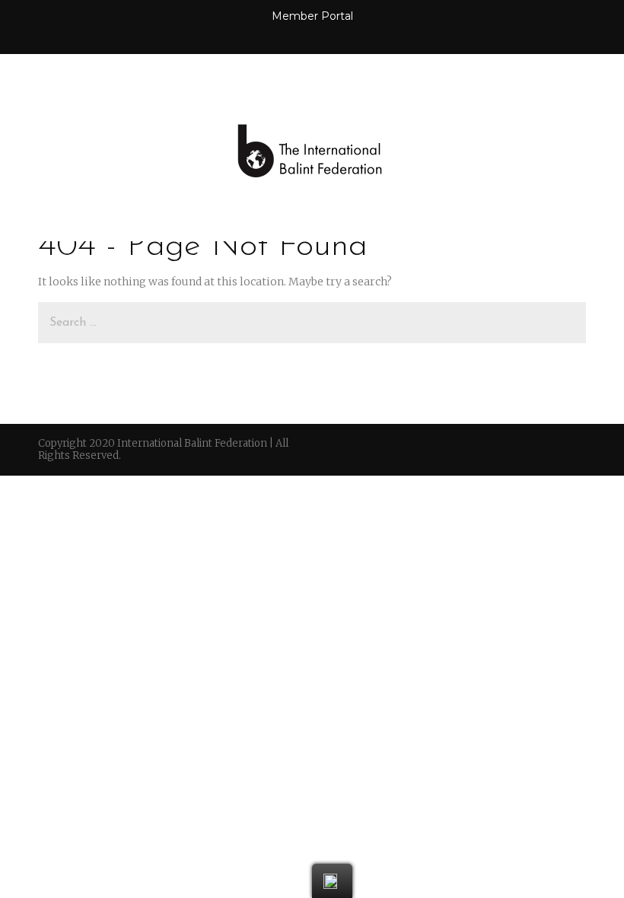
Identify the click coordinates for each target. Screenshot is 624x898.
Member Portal (312, 16)
